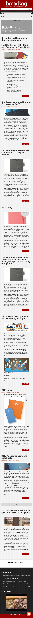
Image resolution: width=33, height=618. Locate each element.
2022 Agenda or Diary (22, 189)
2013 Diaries (7, 226)
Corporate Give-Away (9, 138)
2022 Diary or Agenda (9, 194)
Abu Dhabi (10, 127)
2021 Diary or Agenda (9, 300)
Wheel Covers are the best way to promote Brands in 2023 (16, 586)
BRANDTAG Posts (16, 49)
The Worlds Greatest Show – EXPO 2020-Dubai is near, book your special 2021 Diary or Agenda (15, 260)
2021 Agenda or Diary (22, 295)
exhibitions (15, 121)
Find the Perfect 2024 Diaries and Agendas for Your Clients (15, 46)
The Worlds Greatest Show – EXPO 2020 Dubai (15, 174)
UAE (8, 119)
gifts (24, 137)
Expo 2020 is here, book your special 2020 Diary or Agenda (15, 511)
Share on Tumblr (22, 562)
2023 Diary (6, 208)
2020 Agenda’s (7, 528)
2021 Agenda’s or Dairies (10, 294)
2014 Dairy (6, 390)
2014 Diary (10, 427)
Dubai (5, 127)
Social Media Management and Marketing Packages (14, 317)
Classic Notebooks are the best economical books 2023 (16, 584)
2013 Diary (15, 228)
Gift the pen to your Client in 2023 (11, 578)
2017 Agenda (16, 473)
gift (18, 119)
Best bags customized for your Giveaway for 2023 (16, 103)
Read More (21, 32)
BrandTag (14, 244)
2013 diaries (17, 236)
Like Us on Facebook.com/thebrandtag (17, 28)
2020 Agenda (16, 529)
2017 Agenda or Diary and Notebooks (14, 457)
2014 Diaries (7, 394)
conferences (23, 121)
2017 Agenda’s (7, 471)
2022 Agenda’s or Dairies (10, 188)
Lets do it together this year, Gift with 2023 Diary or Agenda (15, 153)
